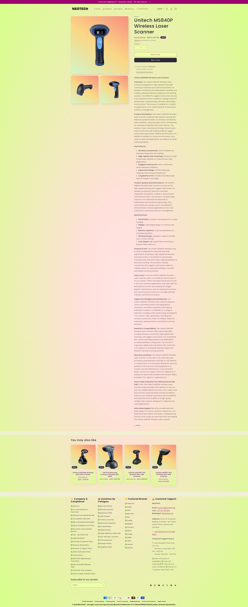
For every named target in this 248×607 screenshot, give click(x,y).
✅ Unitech (129, 544)
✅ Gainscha (129, 503)
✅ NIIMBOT (129, 524)
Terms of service (122, 601)
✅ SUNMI (128, 537)
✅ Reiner (128, 531)
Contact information (149, 601)
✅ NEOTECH (129, 514)
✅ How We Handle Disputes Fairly (81, 566)
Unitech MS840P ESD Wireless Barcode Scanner (136, 474)
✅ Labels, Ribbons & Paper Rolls (109, 533)
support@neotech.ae (166, 508)
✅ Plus (127, 517)
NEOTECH (90, 601)
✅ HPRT (128, 510)
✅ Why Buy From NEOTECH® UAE (82, 515)
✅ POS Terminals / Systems (108, 537)
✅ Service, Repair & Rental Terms (83, 574)
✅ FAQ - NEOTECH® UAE (79, 535)
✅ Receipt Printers (105, 543)
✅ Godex (128, 507)
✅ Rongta (128, 534)
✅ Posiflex (129, 520)
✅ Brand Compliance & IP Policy (82, 525)
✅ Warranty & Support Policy (81, 548)
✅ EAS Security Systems (107, 523)
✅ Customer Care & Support (81, 570)
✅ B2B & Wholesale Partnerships (82, 522)
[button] (167, 9)
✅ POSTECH (129, 527)
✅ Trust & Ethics (77, 555)
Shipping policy (135, 601)
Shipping (137, 40)
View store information (144, 72)
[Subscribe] (103, 585)
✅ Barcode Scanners (105, 510)
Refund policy (99, 601)
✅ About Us (75, 506)
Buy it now (155, 60)
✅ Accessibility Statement (80, 519)
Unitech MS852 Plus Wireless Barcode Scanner (164, 474)
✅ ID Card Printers (104, 526)
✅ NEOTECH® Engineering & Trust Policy (81, 560)
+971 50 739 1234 (163, 510)
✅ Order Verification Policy (81, 552)
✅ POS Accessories (105, 540)
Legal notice (162, 601)
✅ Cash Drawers (104, 516)
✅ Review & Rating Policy (80, 545)
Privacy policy (110, 601)
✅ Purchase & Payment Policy (82, 542)
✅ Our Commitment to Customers (79, 511)
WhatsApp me (167, 513)
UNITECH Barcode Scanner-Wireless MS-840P (110, 474)
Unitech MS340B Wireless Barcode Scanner (83, 473)
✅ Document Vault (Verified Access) (81, 530)
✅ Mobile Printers (104, 530)
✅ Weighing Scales (105, 547)
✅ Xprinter (129, 548)
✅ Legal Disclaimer (78, 538)
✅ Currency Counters (106, 520)
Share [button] (138, 425)
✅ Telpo (128, 541)
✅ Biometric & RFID (105, 513)
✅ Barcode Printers (105, 506)
